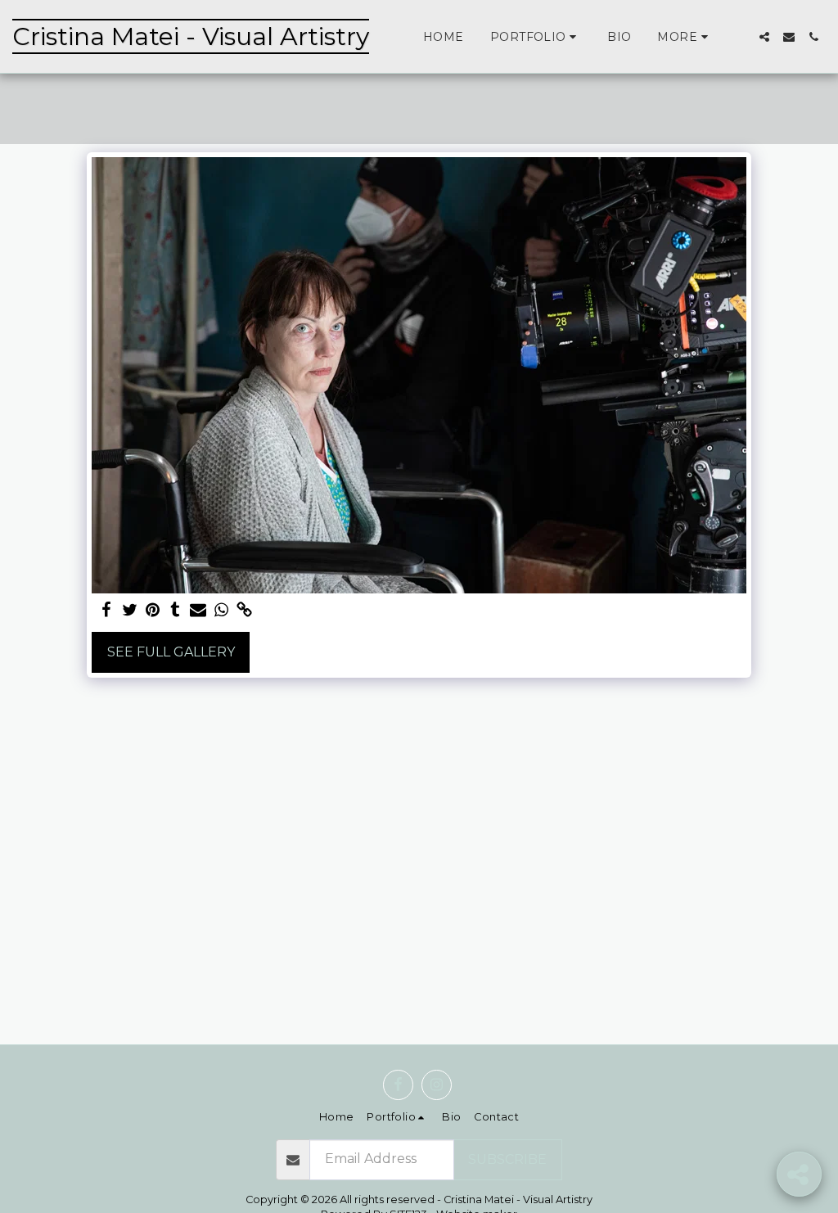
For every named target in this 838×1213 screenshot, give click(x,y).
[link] (244, 611)
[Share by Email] (198, 611)
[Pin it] (152, 611)
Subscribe (507, 1159)
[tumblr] (175, 611)
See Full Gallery (171, 652)
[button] (535, 36)
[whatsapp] (221, 611)
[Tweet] (129, 611)
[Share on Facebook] (106, 611)
